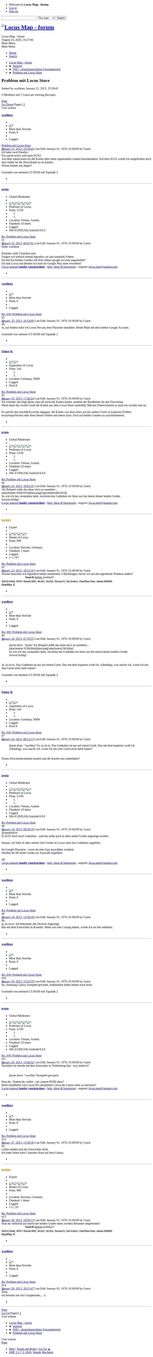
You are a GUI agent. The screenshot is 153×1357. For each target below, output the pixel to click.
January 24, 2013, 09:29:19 (17, 829)
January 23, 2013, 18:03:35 (17, 486)
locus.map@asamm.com (103, 266)
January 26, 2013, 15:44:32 (17, 1062)
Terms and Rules (27, 1348)
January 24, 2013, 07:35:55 (17, 638)
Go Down (7, 104)
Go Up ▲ (45, 1348)
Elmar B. (7, 351)
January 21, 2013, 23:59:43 (17, 148)
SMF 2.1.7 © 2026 (20, 1352)
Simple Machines (43, 1352)
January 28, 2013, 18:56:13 (17, 1220)
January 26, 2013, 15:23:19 (17, 981)
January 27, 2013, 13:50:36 (17, 1142)
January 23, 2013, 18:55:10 (17, 570)
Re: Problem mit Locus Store (18, 236)
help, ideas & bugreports (61, 266)
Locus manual (23, 266)
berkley (6, 520)
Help (12, 1348)
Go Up (5, 1313)
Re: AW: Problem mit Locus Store (21, 314)
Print (4, 101)
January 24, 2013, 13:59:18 (17, 917)
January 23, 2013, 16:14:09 (17, 320)
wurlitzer (7, 115)
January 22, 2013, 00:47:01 (17, 243)
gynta (5, 189)
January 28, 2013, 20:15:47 (17, 1288)
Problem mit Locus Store (16, 145)
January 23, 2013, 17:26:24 (17, 398)
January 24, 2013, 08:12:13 (17, 739)
